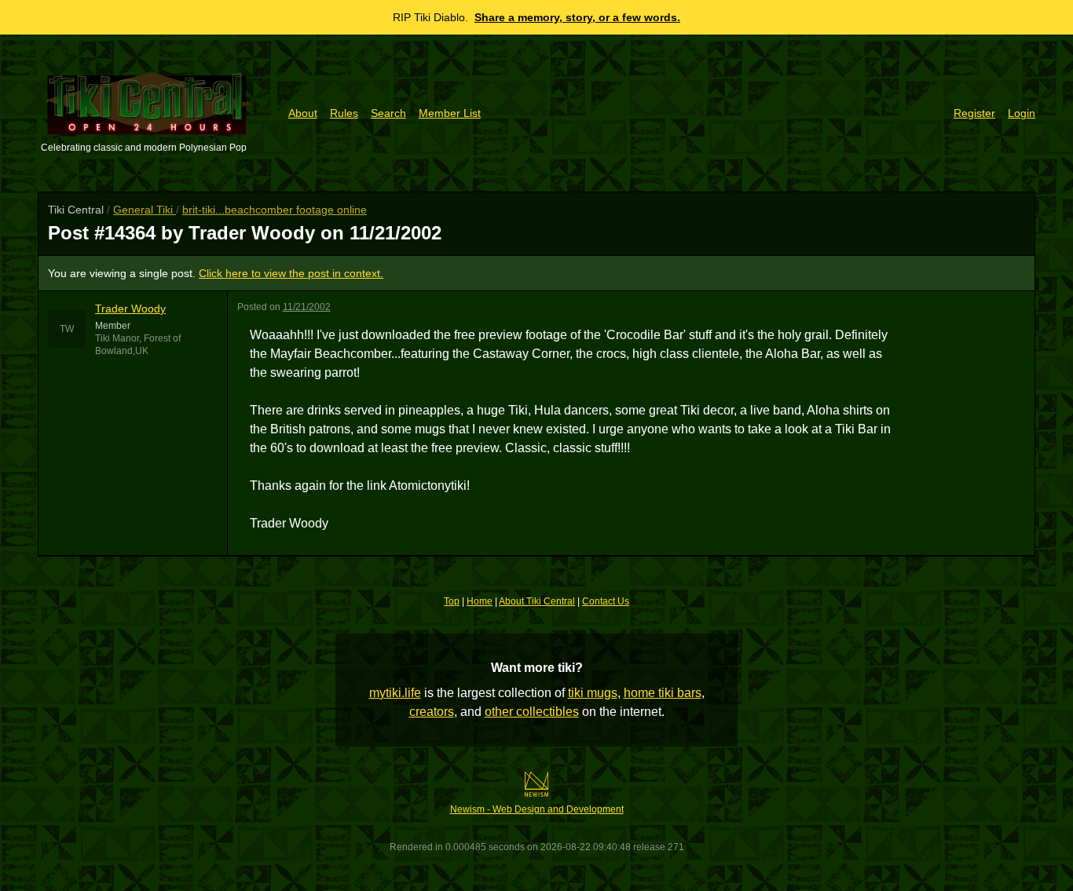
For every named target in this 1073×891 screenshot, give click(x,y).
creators (431, 711)
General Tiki (144, 209)
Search (388, 113)
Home (480, 601)
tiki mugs (592, 692)
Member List (450, 113)
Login (1021, 113)
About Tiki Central (537, 601)
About (302, 113)
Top (452, 601)
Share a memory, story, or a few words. (577, 17)
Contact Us (605, 601)
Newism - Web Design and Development (537, 809)
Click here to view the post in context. (291, 273)
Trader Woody (130, 308)
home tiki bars (662, 692)
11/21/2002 (307, 306)
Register (974, 113)
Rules (344, 113)
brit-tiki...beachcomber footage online (274, 209)
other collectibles (532, 711)
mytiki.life (395, 692)
